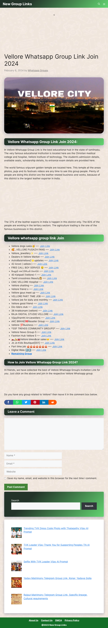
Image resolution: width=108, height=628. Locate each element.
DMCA (58, 620)
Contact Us (46, 620)
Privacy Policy (72, 620)
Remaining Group (21, 353)
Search (15, 500)
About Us (33, 620)
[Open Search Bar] (99, 4)
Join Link (45, 246)
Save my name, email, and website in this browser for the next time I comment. (52, 478)
